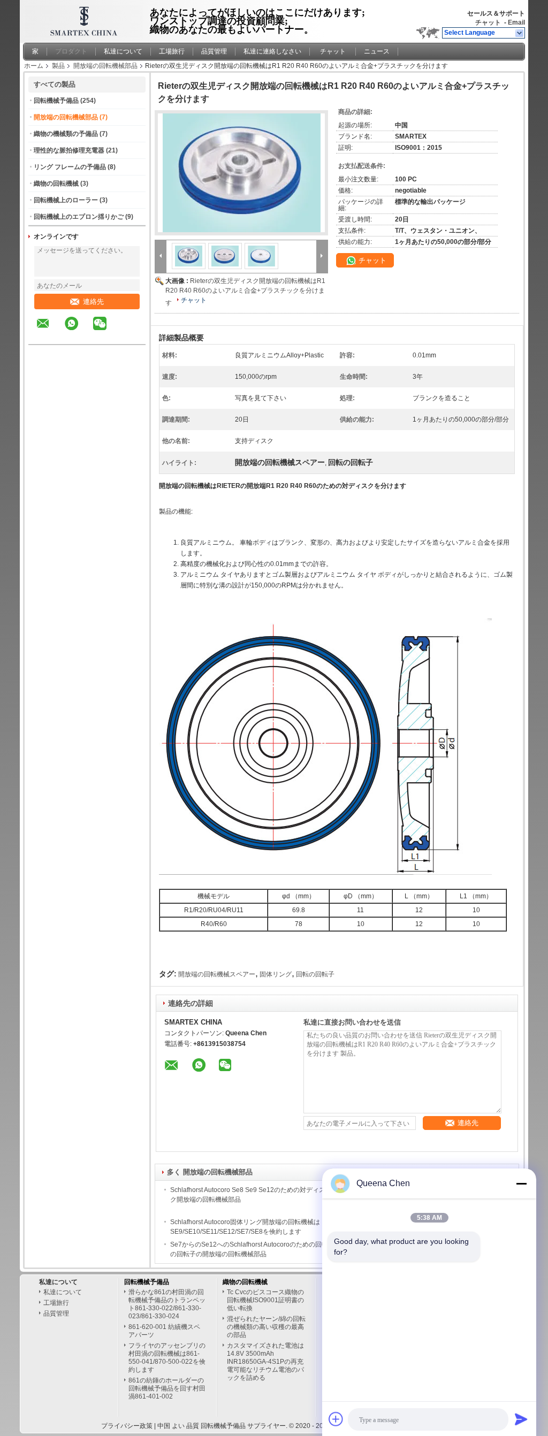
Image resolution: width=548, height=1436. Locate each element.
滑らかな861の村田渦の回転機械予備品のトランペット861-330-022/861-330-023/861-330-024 (167, 1304)
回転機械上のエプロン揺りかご (79, 216)
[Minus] (521, 1183)
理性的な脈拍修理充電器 (69, 150)
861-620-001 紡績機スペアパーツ (164, 1331)
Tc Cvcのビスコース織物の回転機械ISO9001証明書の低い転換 (265, 1300)
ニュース (377, 51)
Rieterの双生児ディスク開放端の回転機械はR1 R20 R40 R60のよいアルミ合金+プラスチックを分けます (245, 292)
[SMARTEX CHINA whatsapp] (78, 331)
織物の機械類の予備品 (66, 134)
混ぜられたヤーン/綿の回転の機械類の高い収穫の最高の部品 (266, 1327)
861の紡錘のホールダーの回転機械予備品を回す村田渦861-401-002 (167, 1388)
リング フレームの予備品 (70, 167)
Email (516, 22)
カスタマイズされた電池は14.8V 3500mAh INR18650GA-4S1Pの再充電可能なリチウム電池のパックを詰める (265, 1361)
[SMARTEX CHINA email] (49, 331)
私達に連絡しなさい (272, 51)
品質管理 (214, 51)
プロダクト (71, 51)
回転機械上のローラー (66, 200)
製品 (58, 66)
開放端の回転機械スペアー (216, 974)
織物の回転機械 (56, 183)
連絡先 (93, 301)
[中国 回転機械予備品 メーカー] (81, 18)
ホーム (33, 66)
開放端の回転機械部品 (105, 66)
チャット (488, 22)
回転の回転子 (315, 974)
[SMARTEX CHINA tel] (128, 334)
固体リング (276, 974)
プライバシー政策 (127, 1426)
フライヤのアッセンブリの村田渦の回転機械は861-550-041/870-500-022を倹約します (167, 1357)
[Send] (521, 1419)
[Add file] (336, 1419)
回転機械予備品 (56, 100)
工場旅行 (172, 51)
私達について (123, 51)
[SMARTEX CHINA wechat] (106, 331)
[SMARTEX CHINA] (519, 33)
